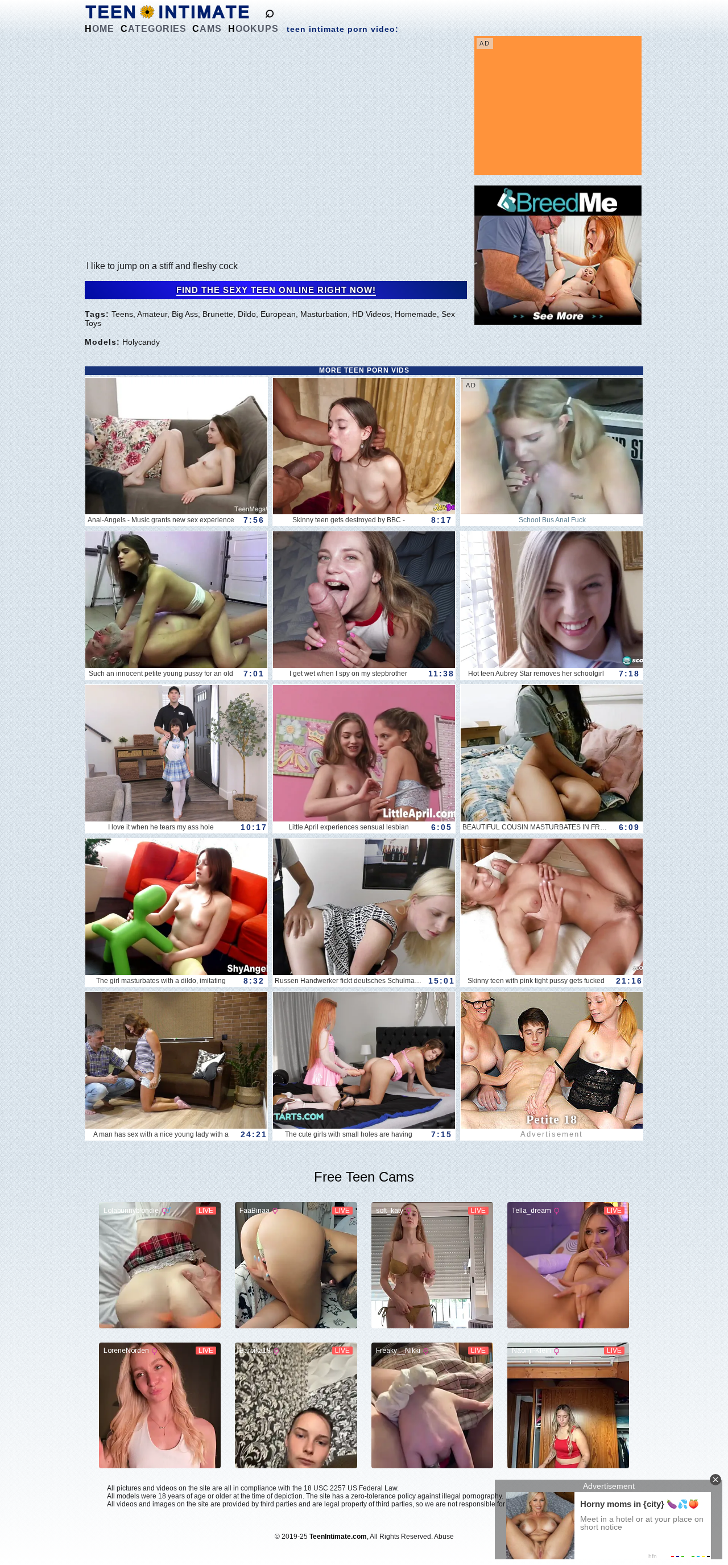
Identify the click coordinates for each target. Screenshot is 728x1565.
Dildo (247, 314)
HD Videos (371, 314)
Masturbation (324, 314)
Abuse (444, 1537)
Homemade (416, 314)
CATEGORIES (154, 29)
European (278, 314)
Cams (207, 29)
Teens (122, 314)
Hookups (253, 29)
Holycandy (141, 341)
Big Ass (185, 314)
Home (99, 29)
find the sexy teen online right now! (276, 290)
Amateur (152, 314)
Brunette (217, 314)
